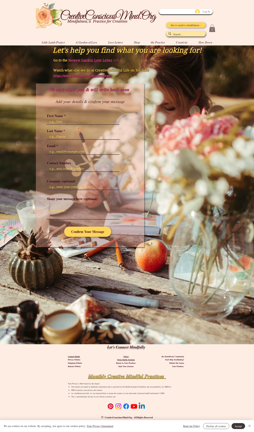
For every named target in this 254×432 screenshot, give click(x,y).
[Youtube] (134, 406)
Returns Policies (74, 366)
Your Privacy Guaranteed (100, 426)
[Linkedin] (142, 406)
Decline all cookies (216, 426)
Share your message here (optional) (72, 198)
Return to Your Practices (126, 363)
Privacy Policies (74, 359)
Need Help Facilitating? (174, 359)
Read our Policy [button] (191, 426)
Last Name (54, 130)
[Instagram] (118, 406)
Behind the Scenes (176, 363)
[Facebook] (126, 406)
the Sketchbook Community (173, 356)
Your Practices (178, 366)
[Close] (249, 426)
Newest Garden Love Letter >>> (94, 60)
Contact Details (74, 356)
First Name (55, 115)
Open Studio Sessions (126, 359)
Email (51, 146)
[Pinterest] (110, 406)
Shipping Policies (75, 363)
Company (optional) (61, 181)
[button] (212, 28)
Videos (126, 356)
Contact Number (59, 163)
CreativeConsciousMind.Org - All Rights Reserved (129, 417)
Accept (238, 426)
